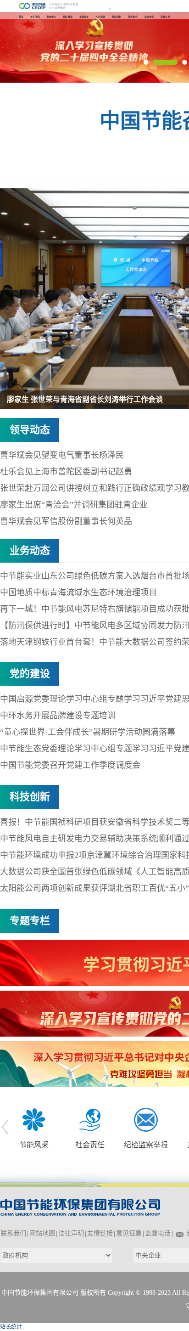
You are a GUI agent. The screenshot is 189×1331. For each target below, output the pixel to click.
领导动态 (30, 429)
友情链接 (100, 1233)
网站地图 (42, 1233)
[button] (146, 62)
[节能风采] (34, 1119)
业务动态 (30, 550)
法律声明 (71, 1233)
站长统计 (11, 1327)
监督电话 (158, 1233)
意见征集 (129, 1233)
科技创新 (30, 796)
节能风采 (34, 1145)
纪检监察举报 (146, 1145)
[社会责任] (90, 1119)
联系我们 (13, 1233)
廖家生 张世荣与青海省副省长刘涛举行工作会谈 (85, 399)
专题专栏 (30, 920)
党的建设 (30, 673)
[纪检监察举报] (146, 1119)
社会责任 (90, 1145)
